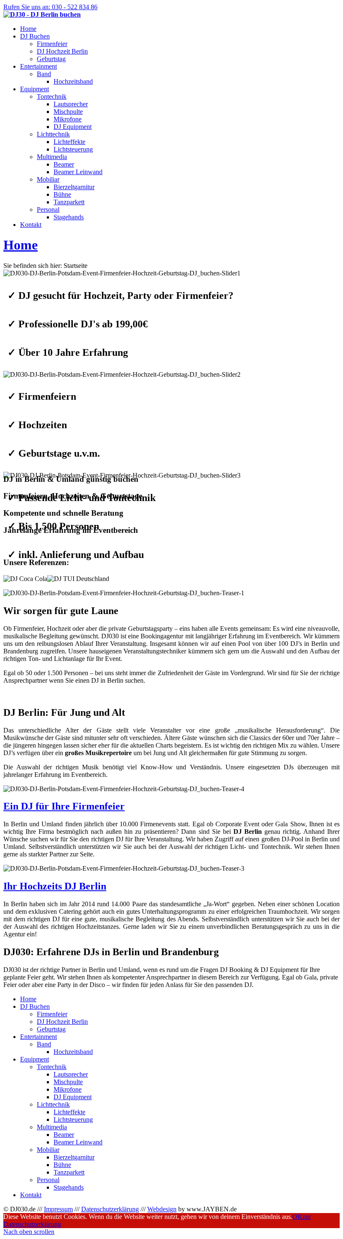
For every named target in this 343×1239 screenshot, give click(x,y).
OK (297, 1216)
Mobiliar (48, 179)
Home (20, 244)
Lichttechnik (53, 134)
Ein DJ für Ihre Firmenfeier (64, 806)
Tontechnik (52, 96)
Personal (48, 209)
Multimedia (52, 156)
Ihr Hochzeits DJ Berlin (54, 886)
